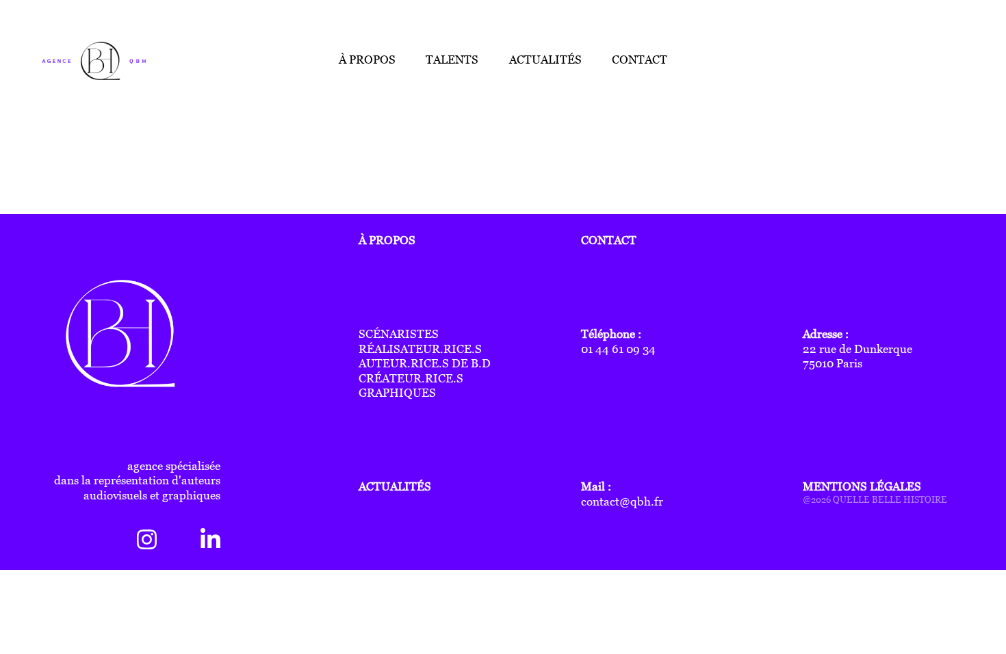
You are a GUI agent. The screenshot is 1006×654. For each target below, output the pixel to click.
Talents (452, 59)
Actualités (545, 59)
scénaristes (399, 334)
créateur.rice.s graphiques (411, 386)
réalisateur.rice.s (420, 349)
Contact (639, 59)
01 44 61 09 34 (618, 349)
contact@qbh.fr (622, 501)
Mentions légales (862, 486)
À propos (367, 59)
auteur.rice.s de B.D (425, 363)
